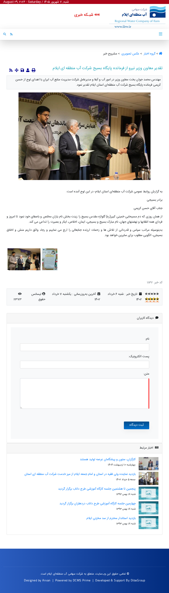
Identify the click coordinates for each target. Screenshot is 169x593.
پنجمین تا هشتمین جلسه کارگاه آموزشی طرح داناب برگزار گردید (97, 489)
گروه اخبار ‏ (149, 53)
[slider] (152, 293)
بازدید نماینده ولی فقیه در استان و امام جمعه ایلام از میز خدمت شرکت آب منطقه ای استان (80, 474)
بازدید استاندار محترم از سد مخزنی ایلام (111, 518)
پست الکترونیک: (139, 356)
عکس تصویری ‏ (130, 53)
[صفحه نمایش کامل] (16, 71)
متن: (146, 374)
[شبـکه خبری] (133, 17)
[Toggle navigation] (160, 34)
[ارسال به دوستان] (27, 71)
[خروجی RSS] (11, 71)
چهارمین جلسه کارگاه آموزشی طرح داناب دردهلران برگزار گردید (97, 503)
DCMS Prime (82, 580)
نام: (147, 339)
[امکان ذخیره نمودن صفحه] (22, 71)
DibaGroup (138, 580)
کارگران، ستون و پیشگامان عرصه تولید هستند (108, 459)
